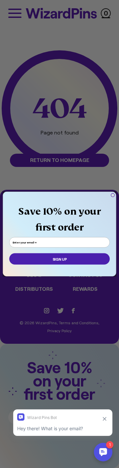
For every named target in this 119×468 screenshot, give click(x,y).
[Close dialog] (112, 195)
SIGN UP (60, 259)
